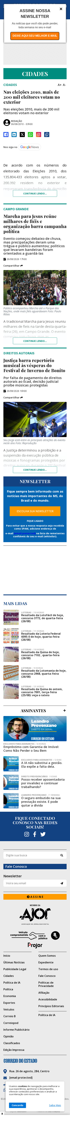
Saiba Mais (55, 1105)
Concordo (17, 1105)
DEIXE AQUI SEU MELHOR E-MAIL (35, 35)
